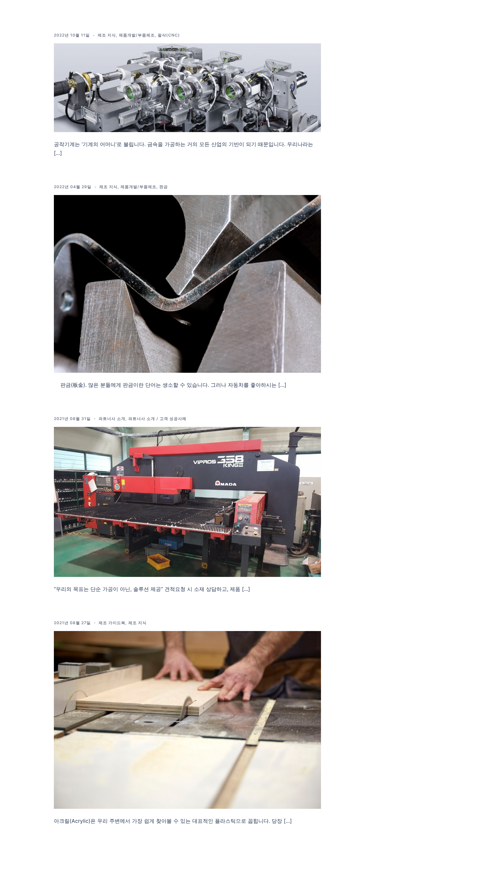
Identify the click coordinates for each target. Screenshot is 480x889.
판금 (163, 186)
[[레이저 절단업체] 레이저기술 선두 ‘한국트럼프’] (187, 87)
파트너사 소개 (112, 418)
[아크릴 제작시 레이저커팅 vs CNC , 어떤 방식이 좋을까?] (187, 719)
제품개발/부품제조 (137, 35)
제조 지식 (107, 35)
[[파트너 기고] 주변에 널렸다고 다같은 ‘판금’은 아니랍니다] (187, 283)
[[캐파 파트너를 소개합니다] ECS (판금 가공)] (187, 501)
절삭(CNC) (169, 35)
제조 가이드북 (112, 622)
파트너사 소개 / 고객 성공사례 (157, 418)
